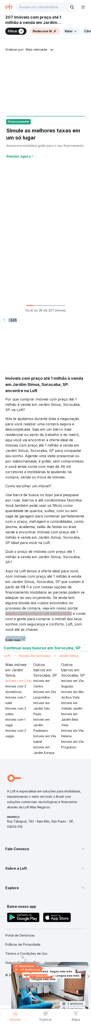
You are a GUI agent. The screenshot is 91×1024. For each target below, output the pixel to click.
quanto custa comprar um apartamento (38, 613)
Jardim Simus (68, 656)
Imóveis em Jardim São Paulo (41, 708)
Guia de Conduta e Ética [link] (22, 962)
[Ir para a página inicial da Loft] (10, 7)
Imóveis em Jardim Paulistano (41, 725)
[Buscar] (72, 7)
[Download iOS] (57, 918)
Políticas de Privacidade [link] (22, 944)
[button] (45, 849)
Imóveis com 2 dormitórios (24, 681)
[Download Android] (23, 918)
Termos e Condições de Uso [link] (26, 953)
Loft (7, 656)
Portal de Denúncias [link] (20, 935)
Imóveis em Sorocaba (34, 656)
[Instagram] (31, 992)
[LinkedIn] (45, 992)
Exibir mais (13, 639)
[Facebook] (59, 992)
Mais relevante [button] (36, 49)
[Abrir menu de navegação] (83, 7)
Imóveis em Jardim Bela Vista (69, 719)
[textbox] (46, 7)
